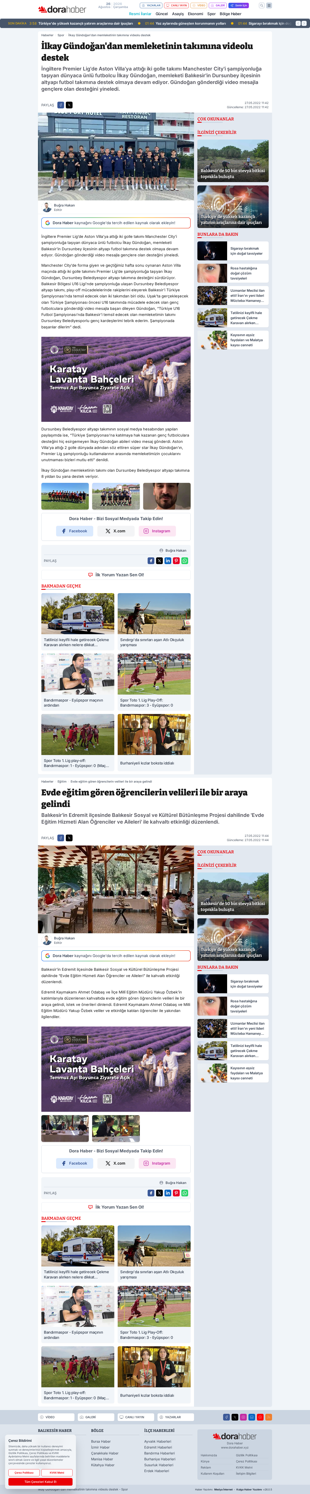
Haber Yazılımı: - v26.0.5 (233, 1489)
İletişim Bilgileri (246, 1473)
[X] (235, 1417)
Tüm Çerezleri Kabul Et (40, 1481)
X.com (119, 531)
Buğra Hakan (64, 207)
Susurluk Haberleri (158, 1465)
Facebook (78, 531)
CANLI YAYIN (179, 5)
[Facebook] (226, 1417)
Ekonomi (195, 14)
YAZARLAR (153, 5)
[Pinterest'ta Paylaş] (176, 560)
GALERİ (220, 5)
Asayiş (178, 14)
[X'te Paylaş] (69, 105)
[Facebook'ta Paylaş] (60, 105)
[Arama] (261, 5)
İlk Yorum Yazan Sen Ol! (120, 574)
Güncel (162, 14)
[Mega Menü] (269, 5)
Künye (205, 1461)
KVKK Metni (244, 1467)
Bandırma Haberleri (159, 1453)
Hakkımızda (209, 1455)
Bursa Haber (101, 1441)
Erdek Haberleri (156, 1471)
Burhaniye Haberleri (159, 1459)
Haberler (47, 35)
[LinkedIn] (251, 1417)
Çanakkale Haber (105, 1453)
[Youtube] (260, 1417)
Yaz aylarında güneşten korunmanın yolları (73, 23)
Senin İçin (241, 5)
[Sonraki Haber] (304, 23)
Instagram (161, 531)
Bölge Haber (230, 14)
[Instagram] (243, 1417)
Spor (211, 14)
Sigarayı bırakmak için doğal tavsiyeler (162, 23)
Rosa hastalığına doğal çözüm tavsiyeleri (250, 23)
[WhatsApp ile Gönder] (184, 560)
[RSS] (268, 1417)
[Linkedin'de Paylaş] (167, 560)
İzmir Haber (100, 1447)
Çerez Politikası (246, 1461)
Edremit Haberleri (158, 1447)
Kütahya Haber (103, 1465)
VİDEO (201, 5)
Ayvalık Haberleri (157, 1441)
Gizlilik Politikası (246, 1455)
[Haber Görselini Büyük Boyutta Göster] (116, 156)
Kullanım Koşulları (212, 1473)
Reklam (206, 1467)
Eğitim (62, 781)
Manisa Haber (102, 1459)
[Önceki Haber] (298, 23)
